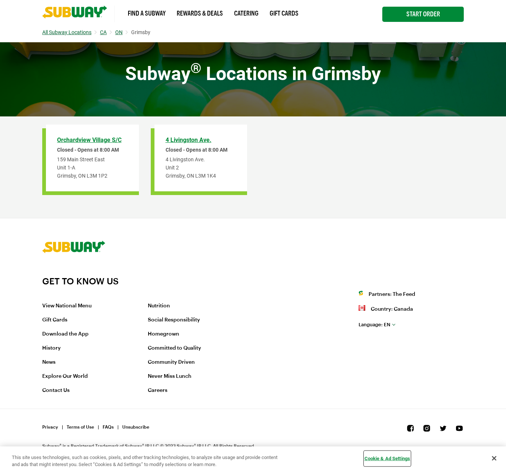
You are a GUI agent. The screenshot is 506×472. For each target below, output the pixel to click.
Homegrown (163, 334)
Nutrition (159, 305)
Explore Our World (65, 376)
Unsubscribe (135, 427)
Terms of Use (80, 427)
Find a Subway (147, 13)
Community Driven (171, 362)
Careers (157, 390)
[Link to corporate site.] (73, 271)
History (51, 348)
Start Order (423, 14)
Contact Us (56, 390)
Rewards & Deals (200, 13)
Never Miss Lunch (170, 376)
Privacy (50, 427)
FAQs (108, 427)
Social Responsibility (174, 320)
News (49, 362)
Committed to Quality (174, 348)
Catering (246, 13)
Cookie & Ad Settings (387, 458)
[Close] (494, 458)
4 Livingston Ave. (189, 139)
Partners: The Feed (392, 294)
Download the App (65, 334)
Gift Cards (284, 13)
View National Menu (66, 305)
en (374, 324)
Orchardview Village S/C (89, 139)
